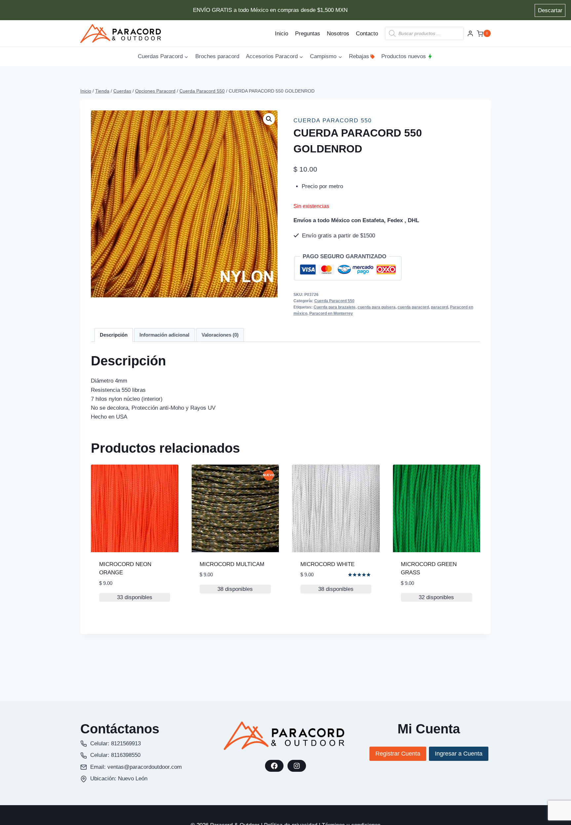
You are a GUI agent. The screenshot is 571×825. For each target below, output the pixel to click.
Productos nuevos (403, 56)
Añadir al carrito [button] (225, 615)
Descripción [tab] (114, 335)
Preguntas (307, 33)
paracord (439, 307)
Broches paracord (217, 56)
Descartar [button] (550, 10)
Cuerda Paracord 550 (332, 120)
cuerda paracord (413, 307)
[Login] (470, 33)
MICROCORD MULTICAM (232, 564)
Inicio (281, 33)
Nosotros (338, 33)
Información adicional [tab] (164, 335)
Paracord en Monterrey (331, 313)
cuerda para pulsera (377, 307)
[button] (269, 119)
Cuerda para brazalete (335, 307)
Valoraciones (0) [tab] (220, 335)
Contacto (367, 33)
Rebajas (359, 56)
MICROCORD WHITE (327, 564)
